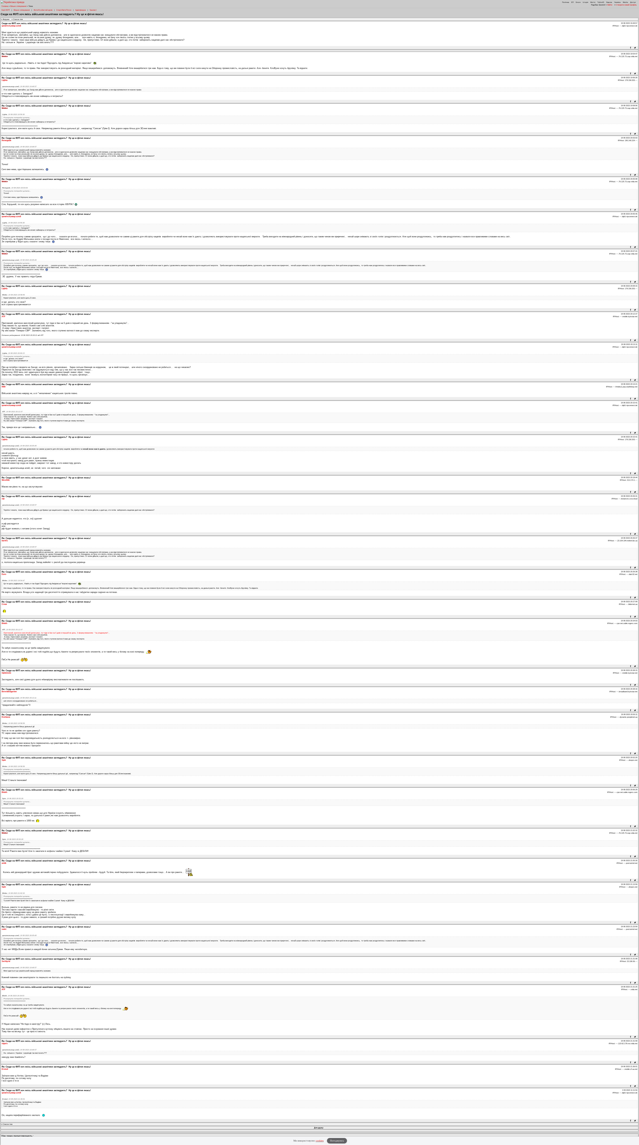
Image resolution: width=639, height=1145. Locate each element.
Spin (4, 760)
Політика (565, 2)
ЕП (572, 2)
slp (3, 499)
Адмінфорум (80, 10)
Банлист (93, 10)
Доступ (633, 2)
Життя (592, 2)
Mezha (625, 2)
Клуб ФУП (5, 10)
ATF (3, 316)
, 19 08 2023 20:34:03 (13, 996)
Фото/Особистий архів (43, 10)
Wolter (5, 56)
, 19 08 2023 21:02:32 (13, 893)
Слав (4, 604)
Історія (585, 2)
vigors (5, 1043)
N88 (3, 387)
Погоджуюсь (337, 1140)
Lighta (4, 80)
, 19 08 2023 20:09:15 (13, 353)
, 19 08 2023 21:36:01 (13, 1099)
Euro (4, 574)
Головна (4, 6)
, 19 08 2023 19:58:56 (13, 295)
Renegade (6, 140)
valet (4, 929)
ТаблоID (600, 2)
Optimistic (6, 673)
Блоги (578, 2)
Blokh (4, 623)
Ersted (5, 1069)
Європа (609, 2)
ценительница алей (11, 26)
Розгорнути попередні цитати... (17, 117)
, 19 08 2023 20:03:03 (15, 188)
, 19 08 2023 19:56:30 (13, 114)
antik (4, 863)
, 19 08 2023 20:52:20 (12, 798)
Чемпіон (617, 2)
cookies (320, 1140)
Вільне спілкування (18, 6)
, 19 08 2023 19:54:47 (13, 580)
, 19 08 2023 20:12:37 (12, 412)
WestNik (6, 480)
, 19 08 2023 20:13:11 (19, 698)
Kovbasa (6, 717)
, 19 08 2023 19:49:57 (19, 86)
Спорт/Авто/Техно (63, 10)
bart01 (5, 540)
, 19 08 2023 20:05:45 (19, 260)
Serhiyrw (6, 961)
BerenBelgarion (9, 691)
